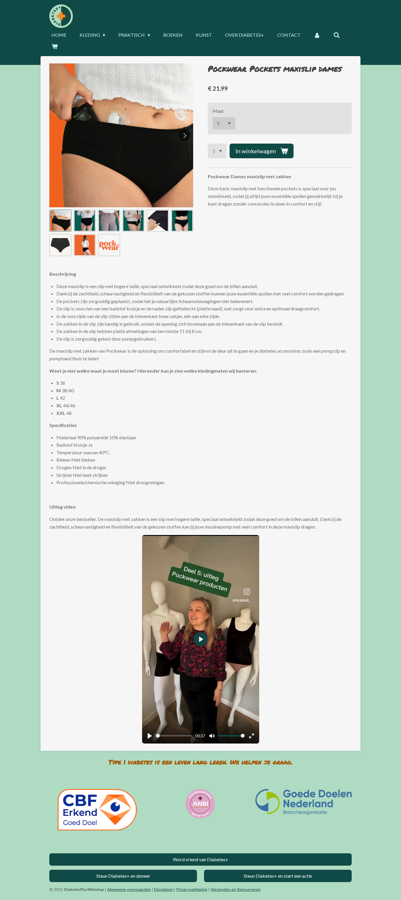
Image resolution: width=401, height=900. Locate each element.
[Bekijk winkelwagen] (55, 46)
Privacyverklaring (191, 889)
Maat (218, 111)
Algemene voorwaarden (129, 889)
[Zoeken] (337, 35)
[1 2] (217, 151)
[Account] (317, 35)
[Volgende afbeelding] (184, 135)
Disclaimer (164, 889)
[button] (60, 221)
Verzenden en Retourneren (235, 889)
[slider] (174, 735)
